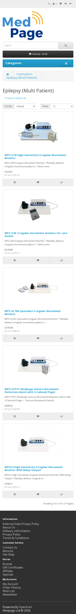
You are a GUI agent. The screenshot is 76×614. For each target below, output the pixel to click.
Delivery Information (16, 531)
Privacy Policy (11, 534)
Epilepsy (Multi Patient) (21, 78)
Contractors (25, 74)
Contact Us (10, 547)
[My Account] (55, 3)
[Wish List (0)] (60, 3)
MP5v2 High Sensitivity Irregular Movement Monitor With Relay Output (34, 468)
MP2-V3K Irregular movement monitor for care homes (36, 234)
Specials (8, 574)
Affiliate (8, 571)
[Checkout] (70, 3)
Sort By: (8, 106)
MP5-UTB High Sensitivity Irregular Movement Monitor (35, 156)
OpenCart (25, 607)
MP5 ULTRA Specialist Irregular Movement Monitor (33, 312)
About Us (9, 527)
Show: (45, 106)
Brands (7, 564)
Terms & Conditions (16, 538)
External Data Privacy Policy (21, 524)
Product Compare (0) (15, 98)
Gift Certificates (13, 567)
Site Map (8, 554)
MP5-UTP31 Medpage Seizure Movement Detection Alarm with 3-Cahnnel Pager (32, 390)
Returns (8, 551)
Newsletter (10, 594)
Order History (12, 587)
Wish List (9, 591)
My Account (10, 584)
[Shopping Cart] (65, 3)
